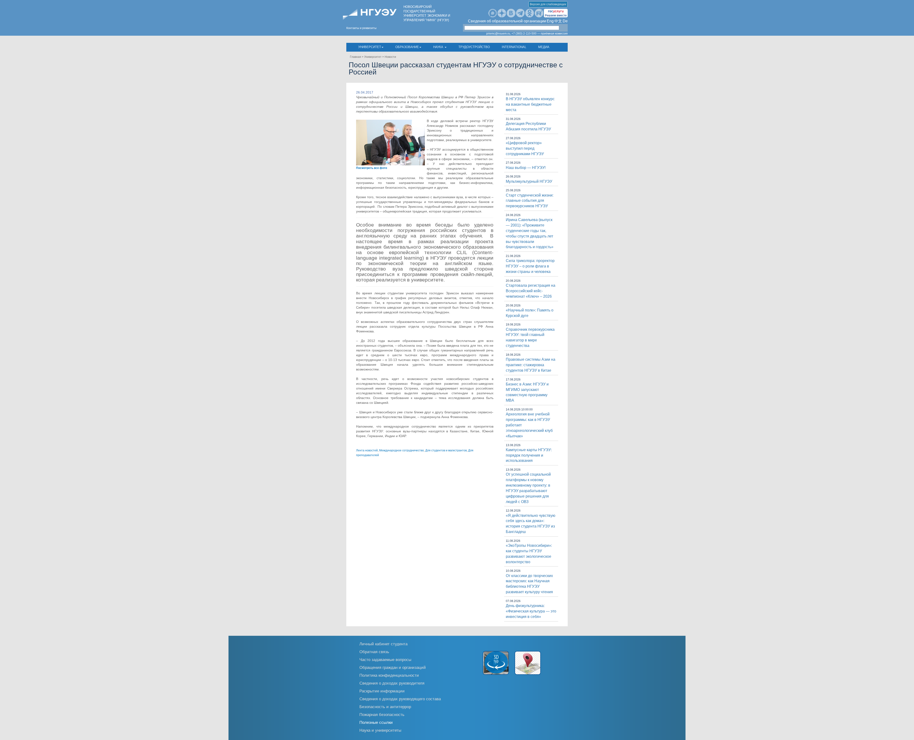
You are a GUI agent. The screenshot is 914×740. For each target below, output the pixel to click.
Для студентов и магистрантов (446, 450)
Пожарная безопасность (381, 714)
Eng (550, 21)
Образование (407, 47)
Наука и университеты (380, 730)
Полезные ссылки (376, 722)
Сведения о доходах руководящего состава (400, 698)
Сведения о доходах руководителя (391, 683)
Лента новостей (367, 450)
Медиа (543, 47)
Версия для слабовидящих (548, 4)
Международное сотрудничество (401, 450)
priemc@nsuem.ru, (498, 33)
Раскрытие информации (382, 691)
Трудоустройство (474, 47)
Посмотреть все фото (371, 168)
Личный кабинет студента (383, 643)
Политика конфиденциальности (389, 675)
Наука (438, 47)
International (514, 47)
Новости (390, 57)
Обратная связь (374, 651)
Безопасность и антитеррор (385, 706)
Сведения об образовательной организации (507, 21)
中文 (558, 21)
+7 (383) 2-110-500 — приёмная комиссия (540, 33)
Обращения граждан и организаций (392, 667)
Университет (369, 47)
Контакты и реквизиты (361, 28)
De (565, 21)
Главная (355, 57)
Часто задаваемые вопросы (385, 659)
